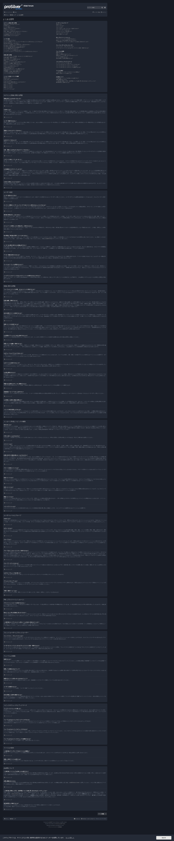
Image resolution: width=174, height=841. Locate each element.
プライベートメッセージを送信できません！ (66, 38)
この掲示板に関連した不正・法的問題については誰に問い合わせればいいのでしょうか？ (76, 81)
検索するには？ (59, 52)
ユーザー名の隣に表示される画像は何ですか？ (14, 47)
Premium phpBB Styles (60, 823)
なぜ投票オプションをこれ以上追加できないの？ (15, 61)
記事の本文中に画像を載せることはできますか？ (15, 82)
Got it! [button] (164, 837)
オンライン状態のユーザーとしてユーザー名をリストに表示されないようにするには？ (23, 41)
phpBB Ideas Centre (74, 782)
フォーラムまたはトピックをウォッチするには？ (67, 65)
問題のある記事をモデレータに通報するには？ (14, 68)
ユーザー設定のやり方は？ (10, 40)
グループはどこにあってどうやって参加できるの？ (67, 28)
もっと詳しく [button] (70, 837)
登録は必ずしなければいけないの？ (12, 24)
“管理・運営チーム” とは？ (62, 34)
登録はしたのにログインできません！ (12, 28)
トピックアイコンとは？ (9, 89)
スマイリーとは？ (8, 80)
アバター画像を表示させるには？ (11, 48)
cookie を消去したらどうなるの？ (11, 35)
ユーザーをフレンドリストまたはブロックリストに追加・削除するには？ (72, 47)
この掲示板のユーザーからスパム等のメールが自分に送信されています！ (72, 41)
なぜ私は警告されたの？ (9, 67)
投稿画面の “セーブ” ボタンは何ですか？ (13, 70)
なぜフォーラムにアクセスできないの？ (13, 64)
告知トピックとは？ (8, 84)
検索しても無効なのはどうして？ (63, 54)
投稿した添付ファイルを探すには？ (64, 73)
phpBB (50, 822)
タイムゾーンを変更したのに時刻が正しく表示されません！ (17, 44)
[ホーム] (13, 6)
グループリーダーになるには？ (63, 29)
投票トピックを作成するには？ (11, 60)
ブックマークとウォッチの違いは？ (64, 63)
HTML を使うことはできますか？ (11, 79)
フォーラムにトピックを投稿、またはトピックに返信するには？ (18, 56)
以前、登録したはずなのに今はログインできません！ (16, 31)
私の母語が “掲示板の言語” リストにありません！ (15, 45)
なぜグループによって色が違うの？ (64, 31)
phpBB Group (48, 238)
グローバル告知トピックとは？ (11, 83)
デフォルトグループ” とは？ (62, 32)
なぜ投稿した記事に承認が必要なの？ (12, 71)
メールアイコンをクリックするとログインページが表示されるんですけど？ (21, 51)
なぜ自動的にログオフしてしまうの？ (12, 34)
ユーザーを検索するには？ (62, 56)
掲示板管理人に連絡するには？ (63, 82)
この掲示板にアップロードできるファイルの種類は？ (68, 72)
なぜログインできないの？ (10, 29)
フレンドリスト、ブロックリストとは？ (65, 46)
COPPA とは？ (7, 25)
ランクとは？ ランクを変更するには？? (13, 50)
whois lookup (15, 793)
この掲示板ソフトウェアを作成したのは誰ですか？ (67, 78)
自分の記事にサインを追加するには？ (12, 59)
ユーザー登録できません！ (10, 27)
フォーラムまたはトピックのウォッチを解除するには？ (68, 67)
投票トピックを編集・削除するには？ (12, 63)
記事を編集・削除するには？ (10, 57)
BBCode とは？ (7, 77)
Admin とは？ (59, 24)
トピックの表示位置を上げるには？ (12, 73)
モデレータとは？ (60, 25)
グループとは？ (59, 27)
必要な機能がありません (61, 79)
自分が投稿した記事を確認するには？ (64, 58)
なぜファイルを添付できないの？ (11, 66)
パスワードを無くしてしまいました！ (12, 32)
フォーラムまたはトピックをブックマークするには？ (68, 64)
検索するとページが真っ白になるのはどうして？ (67, 55)
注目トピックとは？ (8, 86)
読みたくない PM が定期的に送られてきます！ (66, 40)
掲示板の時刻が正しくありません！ (12, 43)
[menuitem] (15, 12)
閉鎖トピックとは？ (8, 87)
